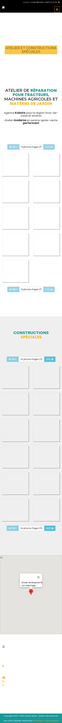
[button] (31, 592)
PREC (14, 146)
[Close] (38, 577)
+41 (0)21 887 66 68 (19, 681)
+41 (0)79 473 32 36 (19, 685)
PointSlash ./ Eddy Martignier (46, 720)
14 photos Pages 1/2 (31, 359)
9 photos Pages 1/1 (31, 146)
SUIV (48, 146)
